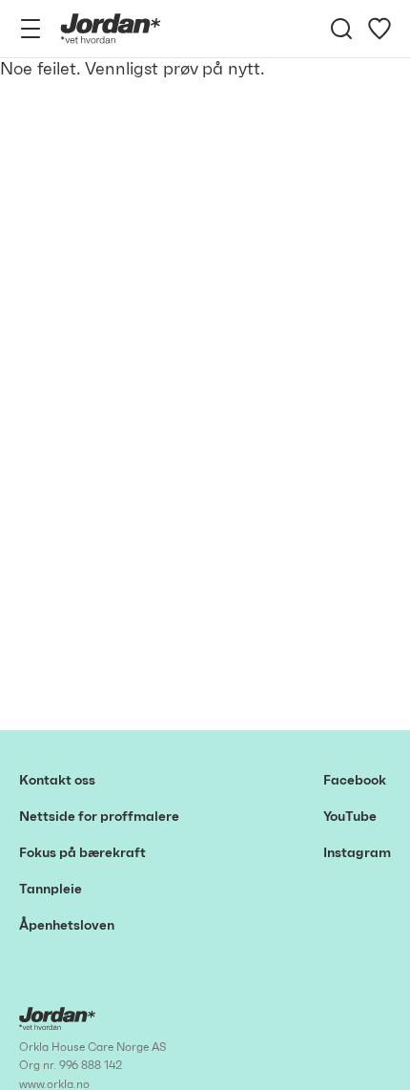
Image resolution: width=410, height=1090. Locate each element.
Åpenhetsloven (66, 926)
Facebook (354, 780)
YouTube (350, 817)
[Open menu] (30, 28)
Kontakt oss (57, 780)
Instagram (357, 853)
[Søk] (341, 29)
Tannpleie (50, 889)
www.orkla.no (54, 1084)
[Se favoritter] (379, 29)
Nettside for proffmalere (99, 817)
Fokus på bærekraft (82, 853)
